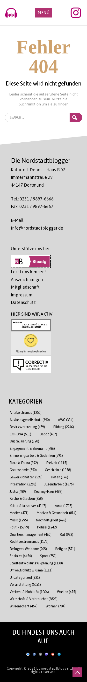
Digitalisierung (24, 441)
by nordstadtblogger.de (56, 668)
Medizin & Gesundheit (56, 513)
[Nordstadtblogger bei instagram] (59, 653)
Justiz (18, 491)
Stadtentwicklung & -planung (36, 563)
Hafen (59, 477)
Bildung (63, 427)
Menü (43, 12)
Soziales (21, 556)
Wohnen (55, 606)
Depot (48, 434)
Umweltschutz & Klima (31, 570)
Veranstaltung (25, 584)
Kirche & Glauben (26, 498)
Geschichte (58, 470)
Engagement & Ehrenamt (32, 448)
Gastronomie (23, 470)
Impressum (21, 294)
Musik (19, 520)
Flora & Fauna (24, 463)
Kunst (63, 506)
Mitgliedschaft (25, 287)
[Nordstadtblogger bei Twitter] (40, 653)
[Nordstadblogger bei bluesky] (27, 653)
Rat (66, 534)
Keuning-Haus (48, 491)
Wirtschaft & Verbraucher (34, 599)
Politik (19, 527)
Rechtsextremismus (29, 541)
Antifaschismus (26, 412)
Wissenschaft (23, 606)
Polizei (47, 527)
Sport (48, 556)
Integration (23, 484)
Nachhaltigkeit (51, 520)
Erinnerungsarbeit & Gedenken (36, 455)
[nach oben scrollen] (77, 672)
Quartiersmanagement (30, 534)
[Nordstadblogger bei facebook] (34, 653)
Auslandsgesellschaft (30, 420)
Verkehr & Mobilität (29, 592)
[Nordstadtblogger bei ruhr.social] (46, 653)
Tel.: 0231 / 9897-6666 (32, 198)
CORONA (20, 434)
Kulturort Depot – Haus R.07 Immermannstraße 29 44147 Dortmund (38, 177)
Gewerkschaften (26, 477)
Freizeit (56, 463)
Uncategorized (25, 577)
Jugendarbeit (59, 484)
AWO (65, 420)
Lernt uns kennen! (28, 271)
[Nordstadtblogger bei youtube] (52, 653)
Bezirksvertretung (27, 427)
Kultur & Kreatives (28, 506)
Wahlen (66, 592)
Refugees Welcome (28, 549)
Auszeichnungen (27, 279)
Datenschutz (23, 302)
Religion (65, 549)
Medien (19, 513)
